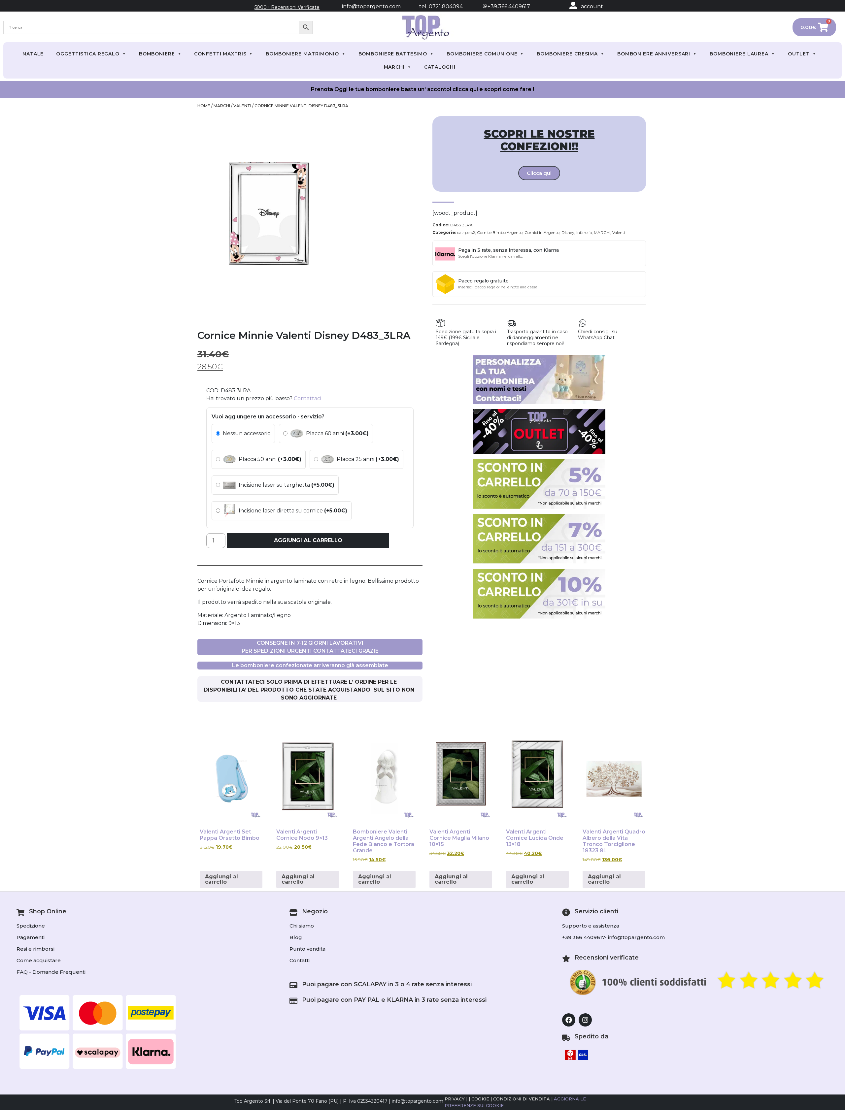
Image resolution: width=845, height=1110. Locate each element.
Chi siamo (301, 926)
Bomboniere (157, 54)
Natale (33, 54)
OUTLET (799, 54)
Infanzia (584, 232)
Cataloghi (440, 67)
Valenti (242, 105)
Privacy (455, 1098)
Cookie (480, 1098)
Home (203, 105)
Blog (295, 937)
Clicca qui (539, 173)
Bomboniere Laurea (739, 54)
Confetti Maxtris (220, 54)
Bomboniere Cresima (567, 54)
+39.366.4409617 (508, 6)
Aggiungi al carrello (308, 540)
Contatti (299, 960)
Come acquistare (39, 960)
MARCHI (394, 67)
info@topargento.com (371, 6)
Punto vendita (307, 949)
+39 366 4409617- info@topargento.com (613, 937)
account (592, 6)
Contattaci (307, 398)
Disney (567, 232)
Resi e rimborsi (35, 949)
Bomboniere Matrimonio (302, 54)
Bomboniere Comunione (482, 54)
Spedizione (31, 926)
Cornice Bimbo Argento (500, 232)
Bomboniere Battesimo (392, 54)
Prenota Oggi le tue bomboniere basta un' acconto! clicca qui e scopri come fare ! (422, 89)
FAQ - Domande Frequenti (51, 972)
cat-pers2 (466, 232)
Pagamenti (31, 937)
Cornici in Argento (541, 232)
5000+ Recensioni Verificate (287, 7)
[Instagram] (585, 1020)
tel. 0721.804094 (435, 6)
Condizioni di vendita (521, 1098)
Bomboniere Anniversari (653, 54)
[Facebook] (568, 1020)
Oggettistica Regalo (87, 54)
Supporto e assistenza (590, 926)
